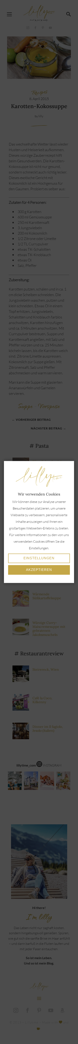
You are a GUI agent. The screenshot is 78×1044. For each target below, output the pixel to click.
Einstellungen (39, 558)
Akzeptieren (39, 570)
